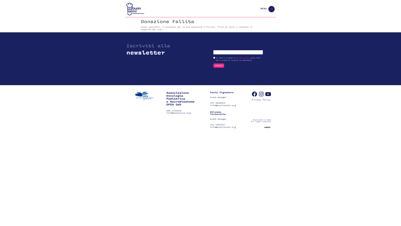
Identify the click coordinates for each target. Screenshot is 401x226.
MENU (264, 8)
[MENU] (271, 9)
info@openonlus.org (178, 113)
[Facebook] (254, 94)
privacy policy (243, 58)
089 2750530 (173, 111)
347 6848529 (217, 103)
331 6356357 (217, 125)
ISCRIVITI (218, 66)
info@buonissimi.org (223, 105)
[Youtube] (268, 94)
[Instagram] (261, 94)
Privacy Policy (261, 100)
